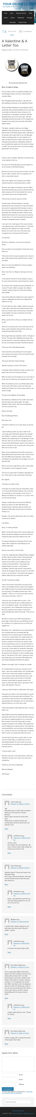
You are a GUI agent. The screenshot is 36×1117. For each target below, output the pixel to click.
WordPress (27, 1113)
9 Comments (28, 31)
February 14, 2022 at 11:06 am (20, 804)
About (11, 13)
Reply (6, 829)
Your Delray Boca (18, 4)
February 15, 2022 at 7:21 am (20, 967)
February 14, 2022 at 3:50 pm (20, 921)
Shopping (29, 17)
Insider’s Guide (22, 22)
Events (5, 17)
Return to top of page (18, 1110)
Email (20, 1079)
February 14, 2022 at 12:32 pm (20, 868)
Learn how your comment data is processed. (17, 1092)
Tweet (12, 35)
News (30, 13)
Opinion (12, 17)
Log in (32, 1113)
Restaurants (21, 17)
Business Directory (21, 13)
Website (21, 1084)
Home (5, 13)
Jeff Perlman (16, 50)
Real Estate (13, 22)
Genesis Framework (17, 1113)
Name (21, 1075)
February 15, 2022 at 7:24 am (20, 1033)
